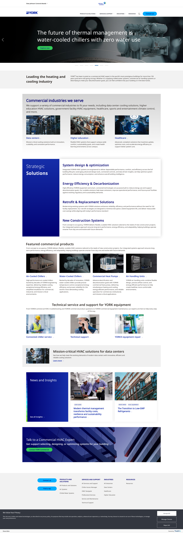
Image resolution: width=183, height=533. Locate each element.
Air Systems (63, 489)
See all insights (36, 417)
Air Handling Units (135, 276)
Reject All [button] (167, 525)
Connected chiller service (39, 336)
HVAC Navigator (87, 491)
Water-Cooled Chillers (70, 276)
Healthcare (120, 137)
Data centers (32, 137)
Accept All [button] (166, 513)
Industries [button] (120, 14)
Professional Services (88, 495)
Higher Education (109, 495)
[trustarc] (177, 531)
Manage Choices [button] (166, 519)
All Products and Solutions (68, 485)
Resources (132, 14)
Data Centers (108, 487)
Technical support (80, 336)
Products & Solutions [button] (87, 14)
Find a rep (47, 488)
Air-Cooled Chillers (35, 276)
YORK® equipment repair (128, 336)
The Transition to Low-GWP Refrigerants (131, 410)
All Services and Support (90, 483)
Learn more (57, 361)
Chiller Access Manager (89, 487)
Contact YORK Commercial (39, 450)
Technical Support (87, 503)
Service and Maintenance (90, 499)
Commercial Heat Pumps (105, 276)
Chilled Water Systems (67, 493)
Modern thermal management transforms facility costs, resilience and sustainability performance (89, 412)
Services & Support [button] (106, 14)
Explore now (45, 48)
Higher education (79, 137)
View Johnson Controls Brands (36, 3)
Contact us (150, 14)
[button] (4, 39)
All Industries (108, 483)
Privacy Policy (6, 531)
